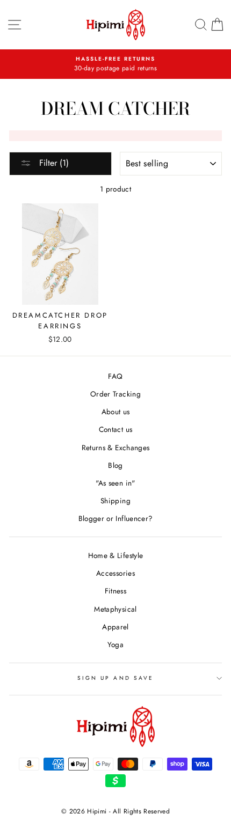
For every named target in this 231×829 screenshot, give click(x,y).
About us (116, 411)
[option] (115, 64)
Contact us (115, 429)
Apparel (115, 626)
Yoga (115, 644)
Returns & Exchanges (115, 447)
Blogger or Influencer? (115, 518)
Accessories (115, 573)
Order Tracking (115, 393)
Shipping (115, 500)
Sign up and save (115, 678)
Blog (115, 465)
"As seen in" (115, 483)
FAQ (115, 376)
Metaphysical (115, 609)
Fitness (115, 590)
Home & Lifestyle (115, 555)
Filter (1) (53, 163)
